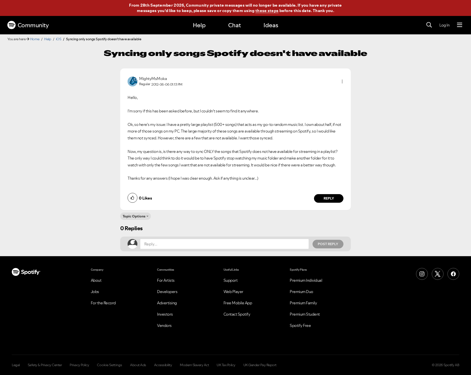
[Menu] (460, 25)
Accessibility (163, 365)
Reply (329, 198)
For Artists (166, 280)
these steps (266, 10)
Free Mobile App (237, 303)
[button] (342, 81)
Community (33, 25)
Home (34, 39)
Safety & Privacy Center (45, 365)
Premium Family (303, 303)
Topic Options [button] (134, 216)
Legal (16, 365)
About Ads (138, 365)
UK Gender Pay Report (259, 365)
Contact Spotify (236, 314)
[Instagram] (422, 274)
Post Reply (328, 243)
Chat (234, 25)
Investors (165, 314)
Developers (167, 291)
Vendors (164, 325)
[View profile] (132, 81)
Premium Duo (301, 291)
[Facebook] (453, 274)
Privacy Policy (79, 365)
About (96, 280)
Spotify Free (300, 325)
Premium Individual (306, 280)
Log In (444, 25)
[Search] (429, 25)
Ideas (270, 25)
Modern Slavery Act (194, 365)
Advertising (167, 303)
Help (199, 25)
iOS (58, 39)
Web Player (233, 291)
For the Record (103, 303)
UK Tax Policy (226, 365)
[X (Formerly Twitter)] (438, 274)
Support (230, 280)
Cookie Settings (109, 365)
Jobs (95, 291)
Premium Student (305, 314)
